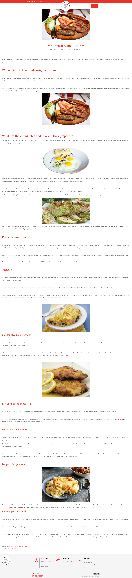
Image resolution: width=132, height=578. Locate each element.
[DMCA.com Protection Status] (96, 574)
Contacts (87, 6)
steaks (121, 419)
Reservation (94, 6)
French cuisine (70, 261)
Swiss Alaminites (12, 548)
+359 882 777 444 (31, 1)
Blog (81, 6)
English (105, 1)
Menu (48, 6)
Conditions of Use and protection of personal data (70, 575)
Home (37, 6)
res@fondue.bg (42, 1)
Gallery (75, 6)
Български (99, 1)
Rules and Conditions (48, 575)
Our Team (54, 6)
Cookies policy (56, 575)
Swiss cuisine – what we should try (19, 546)
